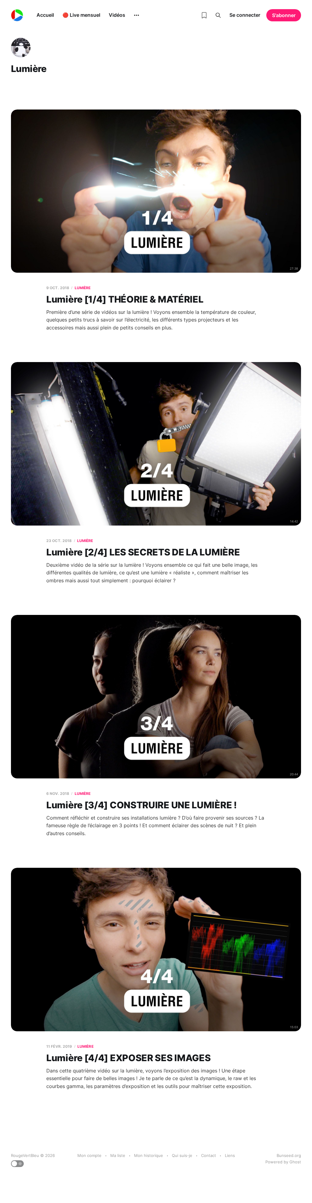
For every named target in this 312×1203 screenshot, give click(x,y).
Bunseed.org (289, 1155)
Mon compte (89, 1155)
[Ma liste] (204, 15)
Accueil (45, 15)
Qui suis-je (182, 1155)
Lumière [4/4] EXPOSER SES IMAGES (128, 1057)
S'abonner (284, 15)
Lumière (83, 287)
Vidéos (117, 15)
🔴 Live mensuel (81, 15)
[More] (136, 15)
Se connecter (244, 15)
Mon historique (148, 1155)
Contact (208, 1155)
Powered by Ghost (283, 1161)
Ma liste (117, 1155)
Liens (230, 1155)
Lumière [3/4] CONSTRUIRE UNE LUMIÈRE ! (141, 804)
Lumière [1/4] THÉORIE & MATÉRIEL (124, 299)
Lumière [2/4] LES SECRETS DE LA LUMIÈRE (143, 552)
